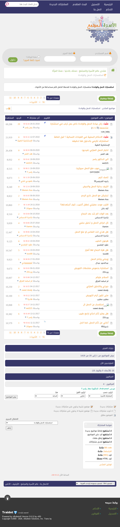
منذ (56, 392)
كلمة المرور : (67, 53)
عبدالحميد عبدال (102, 263)
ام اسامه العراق (101, 281)
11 (10, 97)
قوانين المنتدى (105, 464)
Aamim (105, 226)
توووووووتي (27, 263)
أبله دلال (104, 208)
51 (44, 102)
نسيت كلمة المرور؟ (31, 60)
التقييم (47, 118)
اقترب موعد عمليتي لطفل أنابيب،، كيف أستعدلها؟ (84, 205)
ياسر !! (29, 172)
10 (15, 97)
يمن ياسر (28, 127)
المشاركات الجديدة (58, 4)
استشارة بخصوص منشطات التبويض (91, 268)
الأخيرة (33, 102)
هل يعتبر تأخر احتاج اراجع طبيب (93, 314)
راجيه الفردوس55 (101, 181)
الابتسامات (107, 451)
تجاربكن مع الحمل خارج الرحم (94, 195)
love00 (105, 254)
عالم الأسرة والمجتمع (29, 484)
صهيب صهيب (102, 299)
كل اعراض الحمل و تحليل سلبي (93, 223)
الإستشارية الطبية (102, 145)
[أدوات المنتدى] (9, 108)
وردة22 (105, 272)
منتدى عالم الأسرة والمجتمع (92, 71)
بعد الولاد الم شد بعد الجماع (94, 214)
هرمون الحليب (101, 241)
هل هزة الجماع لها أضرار (96, 250)
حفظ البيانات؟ (31, 57)
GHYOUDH (94, 172)
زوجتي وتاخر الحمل (99, 259)
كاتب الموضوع (97, 118)
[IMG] (105, 455)
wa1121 (105, 163)
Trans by (48, 519)
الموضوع (109, 118)
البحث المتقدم (80, 4)
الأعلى (8, 484)
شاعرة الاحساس (101, 217)
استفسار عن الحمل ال (93, 304)
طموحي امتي (26, 181)
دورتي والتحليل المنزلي (97, 286)
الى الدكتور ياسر (100, 159)
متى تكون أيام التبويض (97, 295)
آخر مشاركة (35, 118)
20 (19, 124)
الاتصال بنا (44, 484)
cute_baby (105, 132)
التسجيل (95, 4)
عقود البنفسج (102, 245)
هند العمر (104, 154)
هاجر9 (29, 299)
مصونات (29, 208)
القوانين (95, 513)
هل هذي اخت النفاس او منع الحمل (91, 232)
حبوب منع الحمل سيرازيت (87, 168)
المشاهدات (9, 118)
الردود (18, 118)
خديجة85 (104, 326)
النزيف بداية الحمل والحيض (95, 186)
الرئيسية (108, 4)
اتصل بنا (98, 9)
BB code (108, 448)
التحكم (109, 9)
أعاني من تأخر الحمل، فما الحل (94, 323)
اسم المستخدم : (101, 53)
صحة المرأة (57, 71)
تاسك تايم (103, 177)
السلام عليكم (102, 277)
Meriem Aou (103, 190)
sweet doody (103, 290)
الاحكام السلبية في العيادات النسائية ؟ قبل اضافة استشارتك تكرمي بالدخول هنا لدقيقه (81, 139)
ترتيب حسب (108, 392)
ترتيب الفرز (81, 392)
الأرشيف (15, 484)
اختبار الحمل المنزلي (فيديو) (95, 150)
